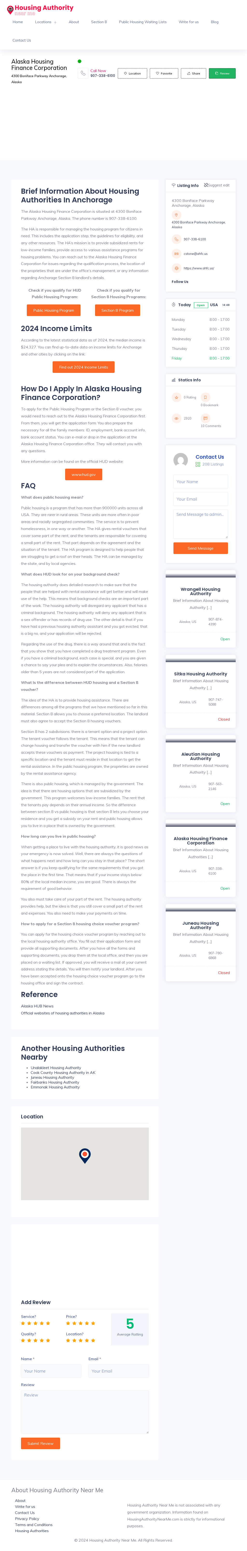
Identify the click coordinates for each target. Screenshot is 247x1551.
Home (18, 22)
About (74, 22)
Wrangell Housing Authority (200, 591)
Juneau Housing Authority (52, 1077)
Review (224, 73)
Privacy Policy (27, 1518)
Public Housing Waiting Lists (143, 22)
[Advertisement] (123, 126)
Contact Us (22, 40)
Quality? (28, 1333)
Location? (74, 1333)
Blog (215, 22)
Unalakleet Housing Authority (56, 1067)
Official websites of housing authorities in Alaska (62, 1013)
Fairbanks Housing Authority (55, 1082)
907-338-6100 (102, 75)
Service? (28, 1316)
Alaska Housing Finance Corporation (200, 840)
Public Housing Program (53, 310)
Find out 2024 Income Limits (83, 367)
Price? (71, 1316)
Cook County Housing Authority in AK (63, 1072)
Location (135, 73)
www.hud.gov (84, 474)
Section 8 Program (118, 310)
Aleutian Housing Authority (200, 756)
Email (93, 1358)
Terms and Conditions (34, 1524)
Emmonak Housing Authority (55, 1087)
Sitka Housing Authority (200, 674)
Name (26, 1358)
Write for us (189, 22)
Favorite (166, 73)
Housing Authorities (32, 1530)
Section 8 (99, 22)
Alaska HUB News (37, 1006)
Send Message (200, 548)
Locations (43, 22)
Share (196, 73)
